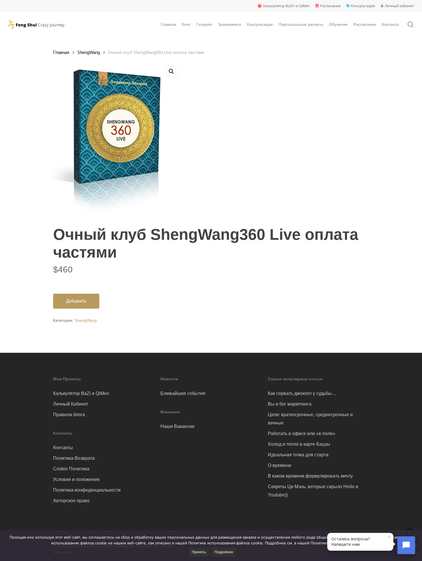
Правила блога (69, 414)
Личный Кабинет (70, 404)
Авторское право (71, 500)
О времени (279, 465)
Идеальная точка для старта (298, 454)
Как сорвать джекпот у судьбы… (302, 393)
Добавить (76, 301)
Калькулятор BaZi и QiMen (81, 393)
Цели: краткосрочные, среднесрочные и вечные (310, 418)
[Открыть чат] (406, 545)
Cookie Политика (71, 468)
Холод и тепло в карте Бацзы (299, 444)
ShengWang (88, 52)
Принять (199, 552)
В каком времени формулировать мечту (310, 476)
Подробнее (223, 552)
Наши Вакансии (177, 426)
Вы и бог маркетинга (289, 404)
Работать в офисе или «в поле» (301, 433)
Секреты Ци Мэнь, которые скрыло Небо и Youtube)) (313, 490)
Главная (61, 52)
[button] (171, 71)
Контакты (63, 447)
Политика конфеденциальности (87, 490)
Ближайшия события (182, 393)
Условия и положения (76, 479)
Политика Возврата (74, 458)
